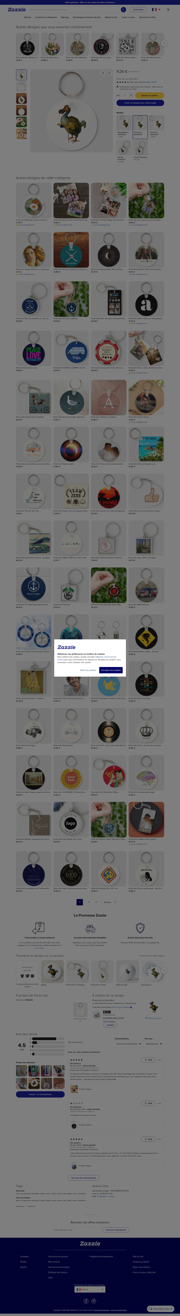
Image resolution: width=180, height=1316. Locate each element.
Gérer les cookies (88, 670)
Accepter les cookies (111, 670)
